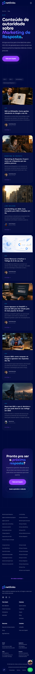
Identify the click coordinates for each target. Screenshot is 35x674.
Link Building (19, 79)
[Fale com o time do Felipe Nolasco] (30, 662)
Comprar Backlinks (23, 517)
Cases (20, 612)
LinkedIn (21, 627)
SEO (4, 79)
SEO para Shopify (23, 524)
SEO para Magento (23, 536)
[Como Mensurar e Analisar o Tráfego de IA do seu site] (17, 258)
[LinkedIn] (3, 597)
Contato (21, 618)
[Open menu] (31, 3)
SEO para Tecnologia (23, 551)
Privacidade (12, 670)
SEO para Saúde (22, 545)
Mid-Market (5, 605)
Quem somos (22, 605)
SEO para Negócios (23, 560)
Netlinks (4, 11)
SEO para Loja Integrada (24, 570)
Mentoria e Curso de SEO (7, 564)
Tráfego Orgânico (6, 533)
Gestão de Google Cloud (7, 560)
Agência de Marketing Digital (9, 517)
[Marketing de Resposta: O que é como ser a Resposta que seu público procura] (17, 159)
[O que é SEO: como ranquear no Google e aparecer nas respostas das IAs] (17, 356)
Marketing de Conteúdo (24, 520)
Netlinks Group (23, 667)
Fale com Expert (11, 58)
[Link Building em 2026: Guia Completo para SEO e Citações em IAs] (17, 209)
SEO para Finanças (23, 548)
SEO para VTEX (22, 530)
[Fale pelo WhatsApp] (30, 670)
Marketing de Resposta (9, 83)
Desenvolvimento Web (7, 554)
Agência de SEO (5, 520)
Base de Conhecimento (8, 627)
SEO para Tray (22, 567)
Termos (18, 670)
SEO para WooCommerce (24, 533)
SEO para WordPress (23, 527)
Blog (20, 615)
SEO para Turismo (23, 557)
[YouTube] (9, 597)
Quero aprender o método (17, 489)
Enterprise (5, 612)
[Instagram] (6, 597)
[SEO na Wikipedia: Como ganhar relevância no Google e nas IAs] (17, 110)
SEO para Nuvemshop (23, 564)
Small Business (6, 609)
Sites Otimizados (6, 551)
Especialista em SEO (6, 536)
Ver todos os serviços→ (17, 578)
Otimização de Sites (6, 530)
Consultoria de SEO (6, 527)
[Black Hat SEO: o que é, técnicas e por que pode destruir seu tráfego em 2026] (17, 406)
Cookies (24, 670)
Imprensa (21, 609)
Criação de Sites (6, 545)
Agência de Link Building (7, 524)
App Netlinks (5, 633)
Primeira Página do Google (8, 539)
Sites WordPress (6, 548)
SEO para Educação (23, 554)
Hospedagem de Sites (7, 557)
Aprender (4, 615)
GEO (11, 79)
